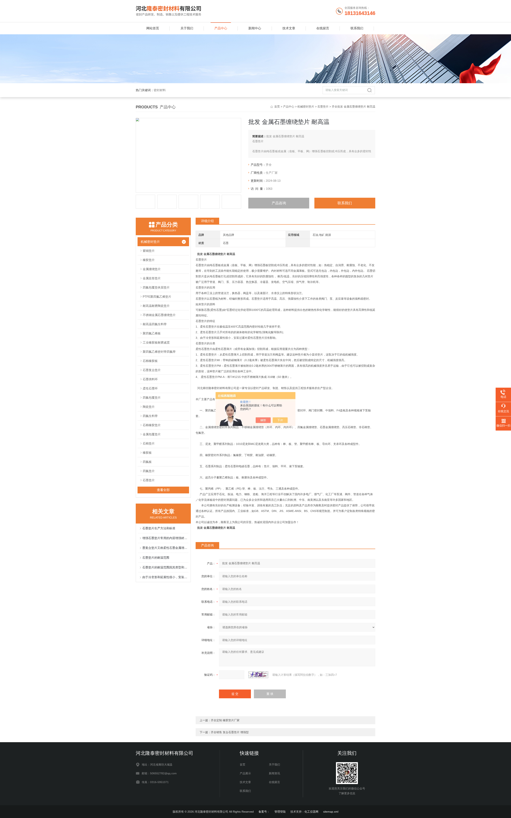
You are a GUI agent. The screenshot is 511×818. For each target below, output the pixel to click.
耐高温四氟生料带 (155, 324)
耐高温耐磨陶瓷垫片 (156, 305)
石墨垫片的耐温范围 (155, 557)
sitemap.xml (330, 811)
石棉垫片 (149, 443)
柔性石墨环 (150, 388)
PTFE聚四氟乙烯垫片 (157, 296)
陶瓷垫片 (149, 406)
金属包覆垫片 (152, 434)
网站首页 (152, 28)
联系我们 (357, 28)
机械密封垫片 (305, 106)
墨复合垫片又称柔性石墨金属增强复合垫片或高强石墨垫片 (165, 547)
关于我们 (186, 28)
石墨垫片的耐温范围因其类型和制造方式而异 (165, 567)
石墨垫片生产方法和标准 (158, 528)
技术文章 (288, 28)
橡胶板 (147, 452)
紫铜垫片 (149, 250)
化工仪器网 (311, 811)
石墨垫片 (323, 106)
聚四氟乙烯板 (152, 333)
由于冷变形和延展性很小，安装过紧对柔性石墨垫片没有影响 (165, 577)
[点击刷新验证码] (258, 674)
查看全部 (163, 490)
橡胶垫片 (149, 260)
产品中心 (220, 28)
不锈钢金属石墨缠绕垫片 (159, 315)
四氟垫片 (149, 471)
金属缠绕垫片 (152, 269)
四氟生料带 (150, 416)
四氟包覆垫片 (152, 397)
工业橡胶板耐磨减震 (156, 342)
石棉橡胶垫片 (152, 425)
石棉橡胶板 (150, 361)
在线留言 (322, 28)
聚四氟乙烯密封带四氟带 (159, 351)
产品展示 (245, 773)
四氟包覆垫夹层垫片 (156, 287)
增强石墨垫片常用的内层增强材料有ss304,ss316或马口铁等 (165, 538)
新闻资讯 (274, 773)
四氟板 (147, 461)
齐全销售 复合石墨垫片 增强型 (230, 732)
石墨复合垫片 (152, 370)
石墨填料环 (150, 379)
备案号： (264, 811)
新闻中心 (254, 28)
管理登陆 (280, 811)
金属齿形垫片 (152, 278)
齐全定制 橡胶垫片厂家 (225, 720)
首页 (277, 106)
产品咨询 (279, 203)
